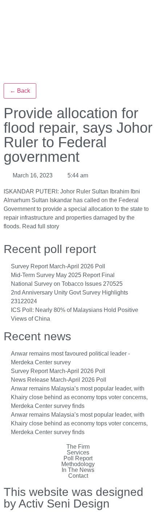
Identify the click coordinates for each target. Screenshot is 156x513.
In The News (78, 470)
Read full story (40, 226)
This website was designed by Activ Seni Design (73, 497)
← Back (20, 91)
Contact (78, 476)
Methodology (78, 464)
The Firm (78, 447)
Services (78, 453)
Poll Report (78, 458)
